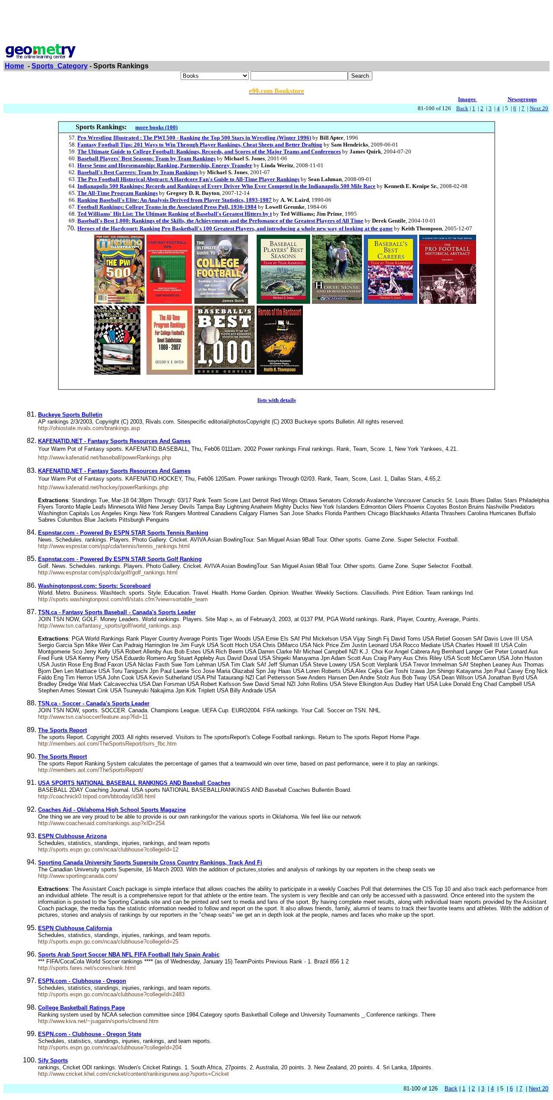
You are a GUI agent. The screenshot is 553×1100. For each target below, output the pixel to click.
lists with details (276, 400)
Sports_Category (60, 66)
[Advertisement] (276, 22)
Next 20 (539, 108)
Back (462, 108)
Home (14, 66)
